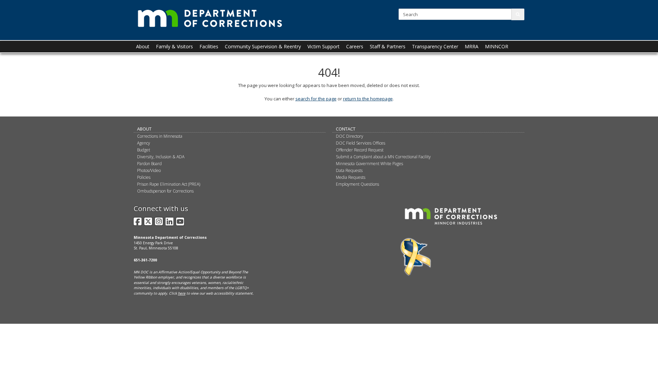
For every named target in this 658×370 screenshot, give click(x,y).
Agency (143, 143)
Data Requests (349, 170)
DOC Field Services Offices (360, 143)
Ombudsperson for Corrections (165, 191)
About (144, 129)
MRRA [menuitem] (471, 46)
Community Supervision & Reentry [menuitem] (263, 46)
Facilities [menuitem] (208, 46)
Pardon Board (149, 163)
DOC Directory (349, 136)
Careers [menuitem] (354, 46)
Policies (143, 177)
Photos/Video (149, 170)
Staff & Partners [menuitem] (387, 46)
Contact (345, 129)
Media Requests (350, 177)
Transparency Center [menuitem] (435, 46)
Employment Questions (357, 184)
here (181, 293)
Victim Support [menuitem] (323, 46)
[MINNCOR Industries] (451, 216)
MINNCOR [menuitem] (496, 46)
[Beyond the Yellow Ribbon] (416, 257)
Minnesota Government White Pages (369, 163)
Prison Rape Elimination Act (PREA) (168, 184)
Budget (143, 150)
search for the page (316, 99)
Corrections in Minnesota (159, 136)
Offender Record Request (359, 150)
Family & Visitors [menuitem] (174, 46)
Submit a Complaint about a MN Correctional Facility (383, 157)
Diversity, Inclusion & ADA (160, 157)
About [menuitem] (142, 46)
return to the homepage (368, 99)
